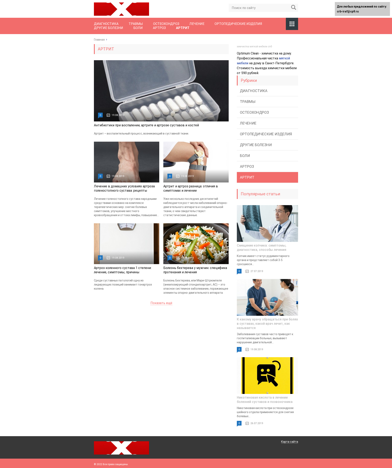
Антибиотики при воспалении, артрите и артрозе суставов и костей (146, 125)
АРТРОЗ (159, 28)
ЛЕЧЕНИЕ (196, 24)
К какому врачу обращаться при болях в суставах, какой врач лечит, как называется (267, 323)
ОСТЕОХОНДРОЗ (166, 24)
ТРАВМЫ (136, 24)
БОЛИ (138, 28)
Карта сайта (289, 441)
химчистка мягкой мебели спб (254, 46)
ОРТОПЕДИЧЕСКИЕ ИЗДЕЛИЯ (238, 24)
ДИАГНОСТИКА (106, 24)
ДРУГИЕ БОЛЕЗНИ (108, 28)
